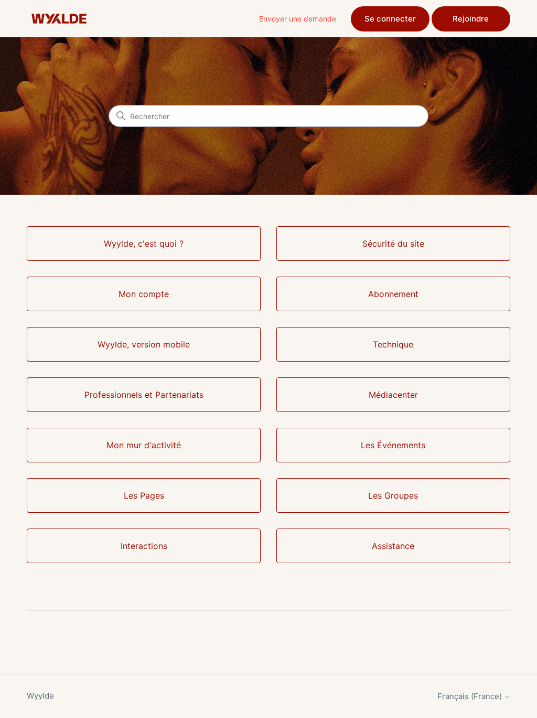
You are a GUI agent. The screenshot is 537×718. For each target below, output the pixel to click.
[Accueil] (59, 18)
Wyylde (40, 696)
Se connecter (390, 19)
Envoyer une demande (297, 18)
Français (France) (470, 696)
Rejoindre (471, 19)
